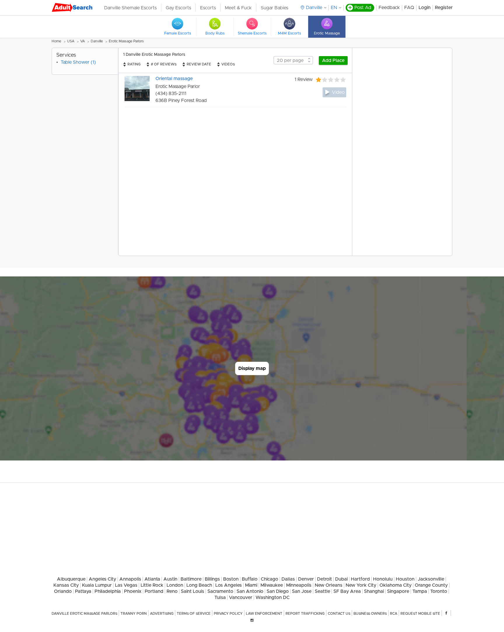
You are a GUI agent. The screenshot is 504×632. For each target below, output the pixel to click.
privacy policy (228, 613)
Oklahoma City (395, 585)
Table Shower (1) (78, 62)
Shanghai (374, 591)
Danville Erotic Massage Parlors (84, 613)
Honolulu (383, 579)
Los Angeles (228, 585)
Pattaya (83, 591)
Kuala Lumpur (97, 585)
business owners (370, 613)
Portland (154, 591)
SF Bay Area (347, 591)
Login (424, 7)
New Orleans (328, 585)
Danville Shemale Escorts (130, 8)
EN (334, 7)
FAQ (409, 7)
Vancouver (240, 597)
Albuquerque (71, 579)
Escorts (208, 8)
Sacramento (220, 591)
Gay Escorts (178, 8)
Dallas (288, 579)
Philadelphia (107, 591)
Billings (212, 579)
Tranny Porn (133, 613)
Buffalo (250, 579)
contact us (339, 613)
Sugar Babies (274, 8)
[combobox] (293, 60)
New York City (361, 585)
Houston (405, 579)
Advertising (162, 613)
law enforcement (264, 613)
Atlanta (152, 579)
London (175, 585)
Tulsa (220, 597)
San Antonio (250, 591)
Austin (170, 579)
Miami (251, 585)
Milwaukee (271, 585)
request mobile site (420, 613)
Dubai (341, 579)
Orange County (431, 585)
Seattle (322, 591)
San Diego (278, 591)
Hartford (360, 579)
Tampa (419, 591)
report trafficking (305, 613)
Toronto (438, 591)
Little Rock (152, 585)
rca (393, 613)
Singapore (398, 591)
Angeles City (102, 579)
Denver (306, 579)
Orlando (63, 591)
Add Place (333, 60)
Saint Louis (192, 591)
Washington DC (273, 597)
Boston (231, 579)
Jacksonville (431, 579)
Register (444, 7)
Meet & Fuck (238, 8)
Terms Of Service (194, 613)
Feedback (389, 7)
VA (82, 41)
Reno (172, 591)
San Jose (302, 591)
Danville (97, 41)
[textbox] (293, 60)
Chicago (269, 579)
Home (56, 41)
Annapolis (130, 579)
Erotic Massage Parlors (126, 41)
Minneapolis (299, 585)
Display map (252, 368)
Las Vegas (126, 585)
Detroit (324, 579)
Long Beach (199, 585)
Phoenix (132, 591)
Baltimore (191, 579)
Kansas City (66, 585)
